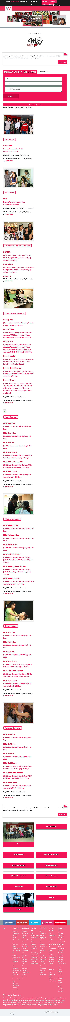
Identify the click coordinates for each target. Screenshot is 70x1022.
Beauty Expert (9, 380)
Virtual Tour (15, 1)
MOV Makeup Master (12, 554)
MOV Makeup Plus (10, 525)
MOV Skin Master (10, 661)
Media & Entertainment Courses (17, 970)
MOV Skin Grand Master (13, 671)
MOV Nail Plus (9, 734)
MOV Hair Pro (8, 442)
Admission (45, 1)
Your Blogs (52, 981)
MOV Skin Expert (10, 680)
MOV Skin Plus (9, 632)
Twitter (35, 923)
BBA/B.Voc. (7, 146)
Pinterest (61, 923)
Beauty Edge (8, 329)
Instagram (48, 923)
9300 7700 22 (9, 161)
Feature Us (43, 966)
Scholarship (30, 72)
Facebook (10, 923)
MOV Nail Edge (9, 744)
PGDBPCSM (8, 264)
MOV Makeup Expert (11, 578)
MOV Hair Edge (9, 433)
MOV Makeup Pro (10, 544)
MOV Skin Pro (8, 651)
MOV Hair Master (10, 452)
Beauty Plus (8, 320)
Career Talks (23, 1)
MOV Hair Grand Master (13, 462)
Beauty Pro (8, 341)
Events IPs (34, 937)
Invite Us (42, 964)
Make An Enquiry (13, 72)
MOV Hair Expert (10, 471)
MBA (5, 199)
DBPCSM (7, 252)
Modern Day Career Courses (16, 933)
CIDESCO (7, 276)
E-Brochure (7, 1)
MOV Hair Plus (9, 423)
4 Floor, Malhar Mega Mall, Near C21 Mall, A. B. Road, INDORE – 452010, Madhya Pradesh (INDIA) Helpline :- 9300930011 (62, 950)
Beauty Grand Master (12, 368)
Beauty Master (9, 356)
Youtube (23, 923)
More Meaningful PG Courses (16, 948)
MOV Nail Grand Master (13, 773)
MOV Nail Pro (8, 753)
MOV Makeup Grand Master (14, 566)
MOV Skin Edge (9, 642)
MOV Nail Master (10, 763)
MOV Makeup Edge (11, 535)
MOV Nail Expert (10, 782)
